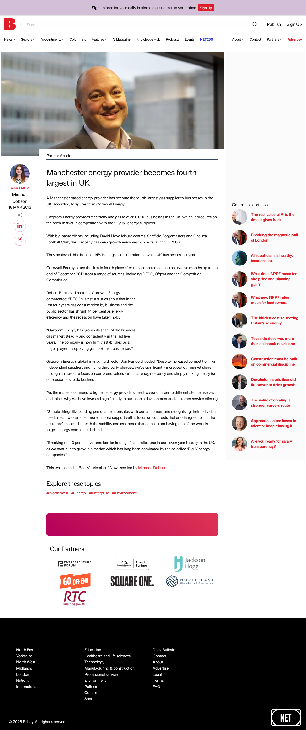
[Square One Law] (132, 580)
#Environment (124, 492)
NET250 (206, 39)
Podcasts (172, 39)
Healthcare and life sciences (107, 655)
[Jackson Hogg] (189, 563)
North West (25, 661)
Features (98, 39)
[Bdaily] (9, 24)
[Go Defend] (75, 580)
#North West (57, 492)
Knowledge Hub (148, 39)
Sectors (26, 39)
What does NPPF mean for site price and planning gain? (274, 279)
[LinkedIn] (20, 225)
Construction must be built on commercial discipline (274, 361)
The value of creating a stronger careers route (270, 402)
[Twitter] (20, 239)
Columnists (78, 39)
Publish (274, 24)
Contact (255, 39)
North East (25, 649)
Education (92, 649)
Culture (90, 692)
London (22, 674)
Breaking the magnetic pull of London (274, 237)
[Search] (255, 25)
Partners (273, 39)
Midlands (24, 668)
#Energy (78, 492)
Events (189, 39)
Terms (158, 680)
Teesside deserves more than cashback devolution (273, 341)
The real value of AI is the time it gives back (273, 217)
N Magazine (122, 39)
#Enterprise (99, 492)
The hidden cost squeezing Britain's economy (275, 320)
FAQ (156, 686)
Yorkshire (24, 655)
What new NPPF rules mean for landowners (270, 300)
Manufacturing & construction (109, 668)
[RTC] (75, 597)
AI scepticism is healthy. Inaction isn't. (272, 258)
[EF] (75, 563)
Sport (89, 698)
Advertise (295, 39)
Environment (95, 680)
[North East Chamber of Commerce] (189, 580)
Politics (90, 686)
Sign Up (206, 7)
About (236, 39)
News (8, 39)
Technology (94, 661)
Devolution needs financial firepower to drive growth (273, 382)
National (23, 680)
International (26, 686)
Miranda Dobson (20, 197)
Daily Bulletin (164, 649)
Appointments (51, 39)
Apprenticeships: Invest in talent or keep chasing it (273, 423)
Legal (157, 674)
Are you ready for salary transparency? (271, 443)
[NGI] (132, 563)
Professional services (101, 674)
